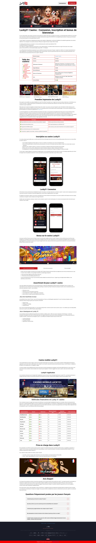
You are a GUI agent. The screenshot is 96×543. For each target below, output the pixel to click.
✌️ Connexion (26, 68)
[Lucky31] (23, 3)
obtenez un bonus (55, 541)
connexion (62, 3)
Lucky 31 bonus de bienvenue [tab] (28, 268)
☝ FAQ (24, 78)
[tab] (48, 499)
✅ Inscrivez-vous (26, 66)
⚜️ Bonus (25, 69)
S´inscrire (72, 3)
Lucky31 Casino (58, 56)
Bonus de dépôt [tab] (67, 268)
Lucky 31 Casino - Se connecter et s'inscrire (48, 523)
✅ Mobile (25, 71)
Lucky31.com (40, 109)
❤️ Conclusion (26, 76)
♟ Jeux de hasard (26, 70)
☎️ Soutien (25, 75)
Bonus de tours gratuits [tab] (48, 268)
